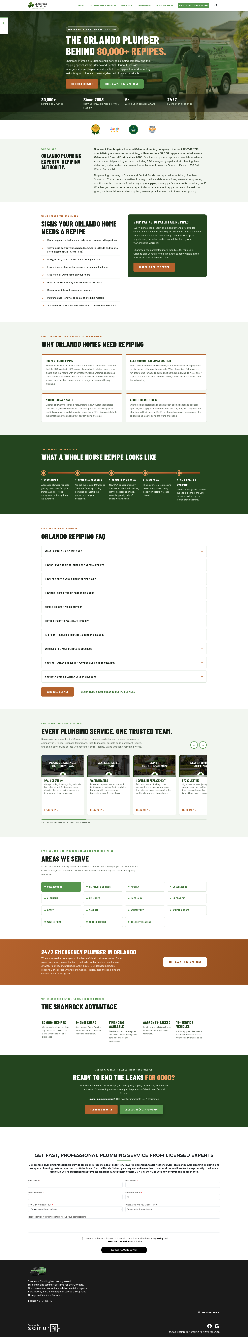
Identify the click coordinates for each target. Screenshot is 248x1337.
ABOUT (81, 5)
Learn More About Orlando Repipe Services (108, 691)
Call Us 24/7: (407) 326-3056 (193, 5)
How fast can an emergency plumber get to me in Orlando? (80, 662)
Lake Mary (136, 898)
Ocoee (50, 910)
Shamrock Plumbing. (188, 1331)
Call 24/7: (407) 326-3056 (121, 84)
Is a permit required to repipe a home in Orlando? (74, 634)
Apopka (135, 886)
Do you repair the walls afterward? (67, 621)
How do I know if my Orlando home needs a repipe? (74, 565)
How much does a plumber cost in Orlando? (70, 676)
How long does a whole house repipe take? (70, 579)
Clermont (52, 898)
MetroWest (179, 898)
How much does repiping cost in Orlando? (69, 593)
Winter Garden (181, 910)
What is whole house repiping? (63, 551)
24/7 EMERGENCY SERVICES (102, 5)
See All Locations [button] (210, 1312)
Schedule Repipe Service (154, 267)
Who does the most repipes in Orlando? (68, 648)
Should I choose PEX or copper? (63, 607)
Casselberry (180, 886)
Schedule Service (82, 84)
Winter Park (54, 921)
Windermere (137, 910)
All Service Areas (141, 921)
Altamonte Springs (100, 886)
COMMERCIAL (145, 5)
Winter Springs (98, 921)
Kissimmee (94, 898)
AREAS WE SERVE (164, 5)
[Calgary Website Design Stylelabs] (44, 1328)
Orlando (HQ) (54, 886)
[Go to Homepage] (37, 5)
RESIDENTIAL (127, 5)
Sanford (94, 910)
